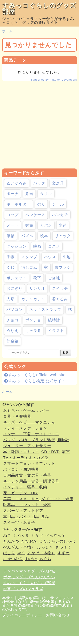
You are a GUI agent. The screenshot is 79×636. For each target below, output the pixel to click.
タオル (46, 194)
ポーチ (13, 194)
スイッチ (60, 288)
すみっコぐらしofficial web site (37, 375)
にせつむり (13, 559)
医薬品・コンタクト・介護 (27, 505)
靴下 (37, 278)
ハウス (50, 257)
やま (21, 553)
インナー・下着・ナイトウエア (31, 434)
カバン (46, 225)
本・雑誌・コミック (21, 452)
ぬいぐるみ (17, 183)
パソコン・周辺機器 (21, 469)
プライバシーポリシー (22, 615)
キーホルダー (19, 204)
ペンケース (35, 215)
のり (41, 204)
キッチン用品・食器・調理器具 (31, 481)
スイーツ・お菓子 (19, 522)
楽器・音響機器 (17, 416)
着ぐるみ (60, 299)
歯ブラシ (63, 267)
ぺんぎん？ (56, 535)
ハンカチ (60, 215)
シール (58, 204)
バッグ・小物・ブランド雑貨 (29, 440)
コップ (13, 215)
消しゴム (29, 267)
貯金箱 (13, 341)
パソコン (15, 309)
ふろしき (45, 547)
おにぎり (15, 288)
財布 (29, 225)
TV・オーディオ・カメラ (25, 458)
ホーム (7, 31)
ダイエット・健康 (57, 499)
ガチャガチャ (33, 299)
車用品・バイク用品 (21, 516)
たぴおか (29, 541)
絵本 (44, 236)
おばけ (31, 559)
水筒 (63, 225)
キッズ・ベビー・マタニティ (29, 422)
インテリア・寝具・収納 (25, 487)
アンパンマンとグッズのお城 (29, 571)
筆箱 (11, 236)
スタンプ (29, 257)
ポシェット (17, 278)
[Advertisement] (39, 124)
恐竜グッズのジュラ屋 (23, 589)
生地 (67, 257)
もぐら (45, 559)
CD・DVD (50, 452)
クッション (17, 246)
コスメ (54, 246)
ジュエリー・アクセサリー (27, 446)
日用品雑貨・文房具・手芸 (27, 475)
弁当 (29, 194)
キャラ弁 (33, 331)
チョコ (13, 320)
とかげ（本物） (41, 553)
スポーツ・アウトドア (23, 511)
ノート (13, 225)
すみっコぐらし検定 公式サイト (37, 381)
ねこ (7, 535)
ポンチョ (33, 320)
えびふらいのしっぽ (57, 541)
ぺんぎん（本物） (19, 547)
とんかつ (11, 541)
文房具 (58, 183)
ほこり (9, 553)
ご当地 (54, 278)
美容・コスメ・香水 (21, 499)
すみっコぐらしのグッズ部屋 (39, 8)
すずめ (64, 553)
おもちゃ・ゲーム (19, 410)
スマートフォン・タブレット (29, 463)
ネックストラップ (45, 309)
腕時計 (54, 320)
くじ (11, 267)
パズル (27, 236)
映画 (37, 246)
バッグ (39, 183)
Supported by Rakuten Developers (54, 79)
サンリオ (37, 288)
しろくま (21, 535)
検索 (65, 352)
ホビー (43, 410)
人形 (11, 299)
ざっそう (63, 547)
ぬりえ (13, 331)
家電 (66, 452)
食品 (45, 516)
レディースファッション (25, 428)
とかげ (37, 535)
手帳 (11, 257)
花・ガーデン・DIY (20, 493)
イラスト (56, 331)
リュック (63, 236)
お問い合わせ (58, 615)
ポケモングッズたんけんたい (29, 577)
